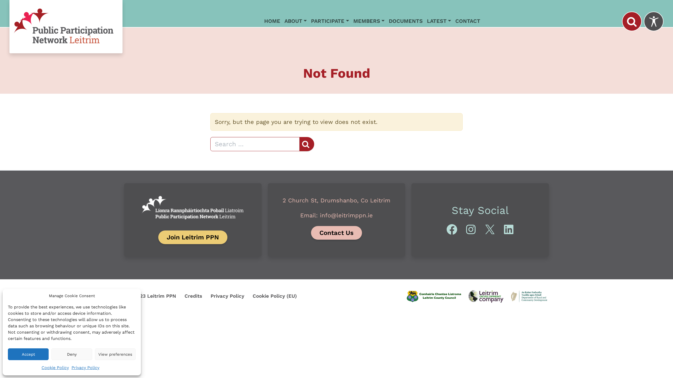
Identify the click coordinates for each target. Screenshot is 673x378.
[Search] (632, 21)
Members (366, 21)
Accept (28, 354)
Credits (193, 296)
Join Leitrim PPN (193, 237)
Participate (327, 21)
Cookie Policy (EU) (275, 296)
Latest (437, 21)
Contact (467, 21)
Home (272, 21)
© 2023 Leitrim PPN (152, 296)
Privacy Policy (85, 367)
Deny (72, 354)
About (293, 21)
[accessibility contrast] (654, 21)
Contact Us (336, 233)
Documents (406, 21)
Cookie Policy (55, 367)
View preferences (115, 354)
